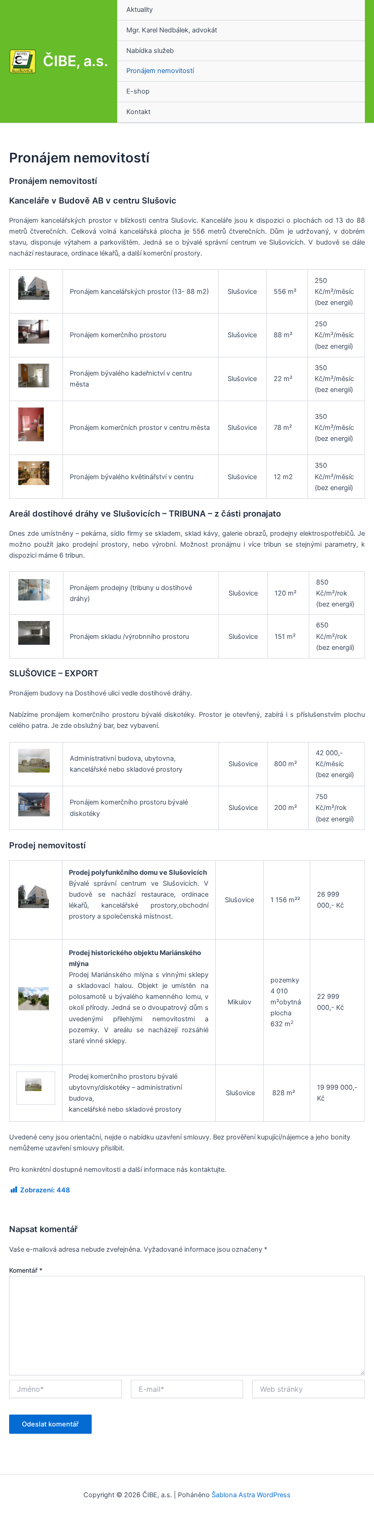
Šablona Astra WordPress (251, 1495)
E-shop (138, 91)
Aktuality (139, 9)
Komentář (25, 1270)
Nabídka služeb (150, 51)
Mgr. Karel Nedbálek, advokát (171, 30)
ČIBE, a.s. (75, 61)
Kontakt (138, 112)
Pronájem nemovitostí (160, 71)
